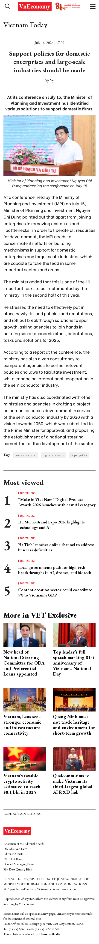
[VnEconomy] (49, 6)
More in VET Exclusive (40, 615)
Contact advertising (22, 814)
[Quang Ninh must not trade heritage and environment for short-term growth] (74, 699)
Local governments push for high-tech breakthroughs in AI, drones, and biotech (54, 570)
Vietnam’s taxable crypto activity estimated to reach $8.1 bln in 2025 (21, 784)
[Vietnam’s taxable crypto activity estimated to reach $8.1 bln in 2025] (24, 758)
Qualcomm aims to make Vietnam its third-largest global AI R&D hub (72, 784)
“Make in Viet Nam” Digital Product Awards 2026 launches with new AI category (57, 502)
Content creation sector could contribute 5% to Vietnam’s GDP (55, 592)
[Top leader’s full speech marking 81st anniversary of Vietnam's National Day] (74, 634)
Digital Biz (27, 493)
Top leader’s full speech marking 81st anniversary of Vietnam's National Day (73, 663)
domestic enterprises (25, 455)
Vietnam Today (25, 25)
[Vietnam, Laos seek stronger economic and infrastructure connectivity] (24, 699)
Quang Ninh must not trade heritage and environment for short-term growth (74, 725)
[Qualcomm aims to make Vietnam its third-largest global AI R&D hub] (74, 758)
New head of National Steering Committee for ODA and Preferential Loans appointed (23, 663)
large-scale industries (53, 455)
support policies (78, 455)
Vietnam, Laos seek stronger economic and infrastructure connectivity (22, 725)
